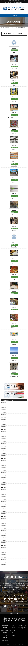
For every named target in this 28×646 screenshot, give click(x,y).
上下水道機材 (5, 625)
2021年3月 (3, 559)
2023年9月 (3, 487)
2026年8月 (3, 402)
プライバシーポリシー (22, 628)
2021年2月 (3, 562)
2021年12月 (3, 538)
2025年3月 (3, 443)
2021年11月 (3, 540)
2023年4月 (3, 499)
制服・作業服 (5, 640)
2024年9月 (3, 458)
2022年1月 (3, 535)
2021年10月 (3, 542)
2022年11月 (3, 511)
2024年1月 (3, 477)
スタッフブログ (14, 27)
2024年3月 (3, 472)
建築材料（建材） (5, 630)
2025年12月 (3, 422)
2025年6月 (3, 436)
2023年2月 (3, 504)
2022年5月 (3, 525)
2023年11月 (3, 482)
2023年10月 (3, 484)
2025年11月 (3, 424)
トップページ (3, 27)
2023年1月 (3, 506)
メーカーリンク (13, 630)
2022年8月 (3, 518)
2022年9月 (3, 516)
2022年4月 (3, 528)
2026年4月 (3, 412)
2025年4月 (3, 441)
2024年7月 (3, 463)
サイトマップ (22, 631)
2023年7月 (3, 492)
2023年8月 (3, 489)
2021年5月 (3, 554)
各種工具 (5, 637)
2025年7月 (3, 434)
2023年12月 (3, 480)
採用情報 (13, 627)
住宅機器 (5, 632)
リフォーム (5, 635)
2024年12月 (3, 451)
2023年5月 (3, 496)
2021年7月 (3, 550)
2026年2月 (3, 417)
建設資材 (5, 627)
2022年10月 (3, 513)
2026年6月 (3, 407)
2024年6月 (3, 465)
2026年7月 (3, 405)
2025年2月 (3, 446)
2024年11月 (3, 453)
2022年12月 (3, 509)
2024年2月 (3, 475)
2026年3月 (3, 414)
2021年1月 (3, 564)
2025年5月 (3, 438)
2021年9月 (3, 545)
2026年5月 (3, 409)
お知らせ (13, 632)
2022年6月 (3, 523)
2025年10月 (3, 426)
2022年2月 (3, 533)
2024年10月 (3, 455)
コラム (8, 27)
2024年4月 (3, 470)
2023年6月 (3, 494)
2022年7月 (3, 521)
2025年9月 (3, 429)
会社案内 (13, 625)
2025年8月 (3, 431)
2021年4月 (3, 557)
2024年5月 (3, 467)
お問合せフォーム (22, 625)
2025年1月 (3, 448)
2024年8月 (3, 460)
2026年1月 (3, 419)
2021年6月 (3, 552)
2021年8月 (3, 547)
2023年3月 (3, 501)
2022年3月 (3, 530)
